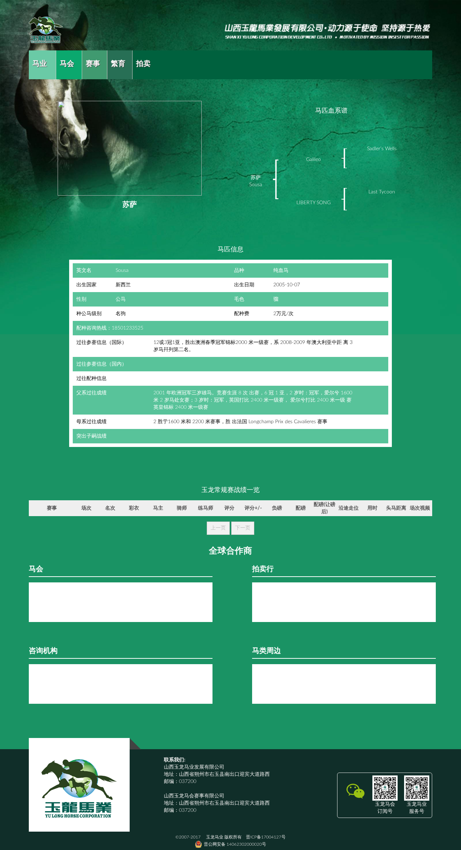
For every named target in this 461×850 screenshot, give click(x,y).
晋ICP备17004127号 (266, 837)
